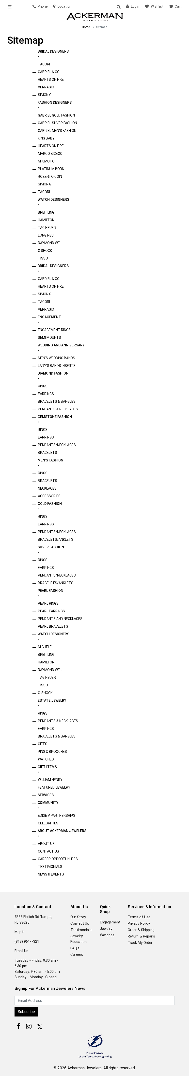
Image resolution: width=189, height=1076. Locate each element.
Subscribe (26, 1011)
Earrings (46, 394)
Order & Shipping (141, 930)
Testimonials (50, 867)
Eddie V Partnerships (56, 815)
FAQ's (74, 948)
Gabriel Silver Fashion (57, 123)
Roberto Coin (50, 177)
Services (46, 795)
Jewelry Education (78, 939)
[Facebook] (18, 1026)
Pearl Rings (48, 603)
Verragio (46, 87)
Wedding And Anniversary (61, 345)
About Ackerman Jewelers (62, 831)
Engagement (49, 317)
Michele (45, 647)
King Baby (46, 138)
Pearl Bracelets (53, 626)
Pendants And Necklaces (60, 619)
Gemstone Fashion (55, 417)
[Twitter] (39, 1026)
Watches (46, 759)
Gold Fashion (50, 504)
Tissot (44, 258)
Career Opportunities (58, 859)
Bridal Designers (53, 51)
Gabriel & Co (49, 72)
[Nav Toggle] (11, 7)
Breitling (46, 212)
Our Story (78, 917)
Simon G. (45, 184)
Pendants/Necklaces (57, 445)
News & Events (51, 874)
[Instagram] (29, 1026)
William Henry (50, 780)
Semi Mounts (49, 337)
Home (86, 27)
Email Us (21, 951)
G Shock (45, 251)
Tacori (44, 64)
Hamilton (46, 220)
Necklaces (47, 488)
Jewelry (106, 928)
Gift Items (47, 767)
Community (48, 803)
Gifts (42, 744)
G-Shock (45, 693)
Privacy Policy (139, 923)
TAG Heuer (47, 228)
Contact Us (48, 851)
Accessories (49, 496)
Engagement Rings (54, 330)
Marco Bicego (50, 154)
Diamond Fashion (53, 373)
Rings (42, 386)
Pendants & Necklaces (58, 409)
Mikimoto (46, 161)
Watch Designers (53, 199)
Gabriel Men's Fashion (57, 131)
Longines (46, 235)
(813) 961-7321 (27, 941)
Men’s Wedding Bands (56, 358)
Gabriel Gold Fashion (56, 115)
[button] (118, 7)
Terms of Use (139, 917)
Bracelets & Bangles (57, 401)
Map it (20, 932)
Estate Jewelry (52, 700)
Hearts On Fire (51, 79)
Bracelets (47, 453)
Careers (76, 954)
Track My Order (140, 942)
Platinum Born (51, 169)
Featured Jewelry (54, 787)
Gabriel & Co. (49, 279)
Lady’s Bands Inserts (57, 366)
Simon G (44, 95)
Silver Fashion (51, 547)
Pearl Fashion (50, 591)
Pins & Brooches (52, 752)
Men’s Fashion (50, 460)
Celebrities (48, 823)
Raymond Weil (50, 243)
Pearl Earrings (51, 611)
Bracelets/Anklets (55, 539)
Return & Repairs (141, 936)
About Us (46, 844)
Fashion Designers (55, 102)
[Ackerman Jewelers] (94, 18)
